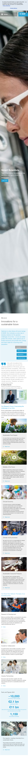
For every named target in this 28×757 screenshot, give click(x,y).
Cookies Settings (13, 8)
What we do (22, 350)
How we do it (22, 354)
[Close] (25, 2)
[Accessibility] (26, 11)
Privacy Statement (6, 5)
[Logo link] (22, 14)
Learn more (4, 180)
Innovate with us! (22, 358)
